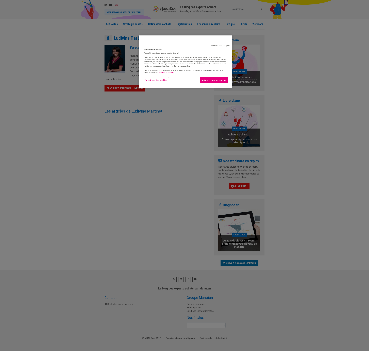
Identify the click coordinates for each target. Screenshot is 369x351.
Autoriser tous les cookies (214, 80)
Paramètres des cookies (156, 80)
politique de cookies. (166, 72)
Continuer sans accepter (220, 46)
